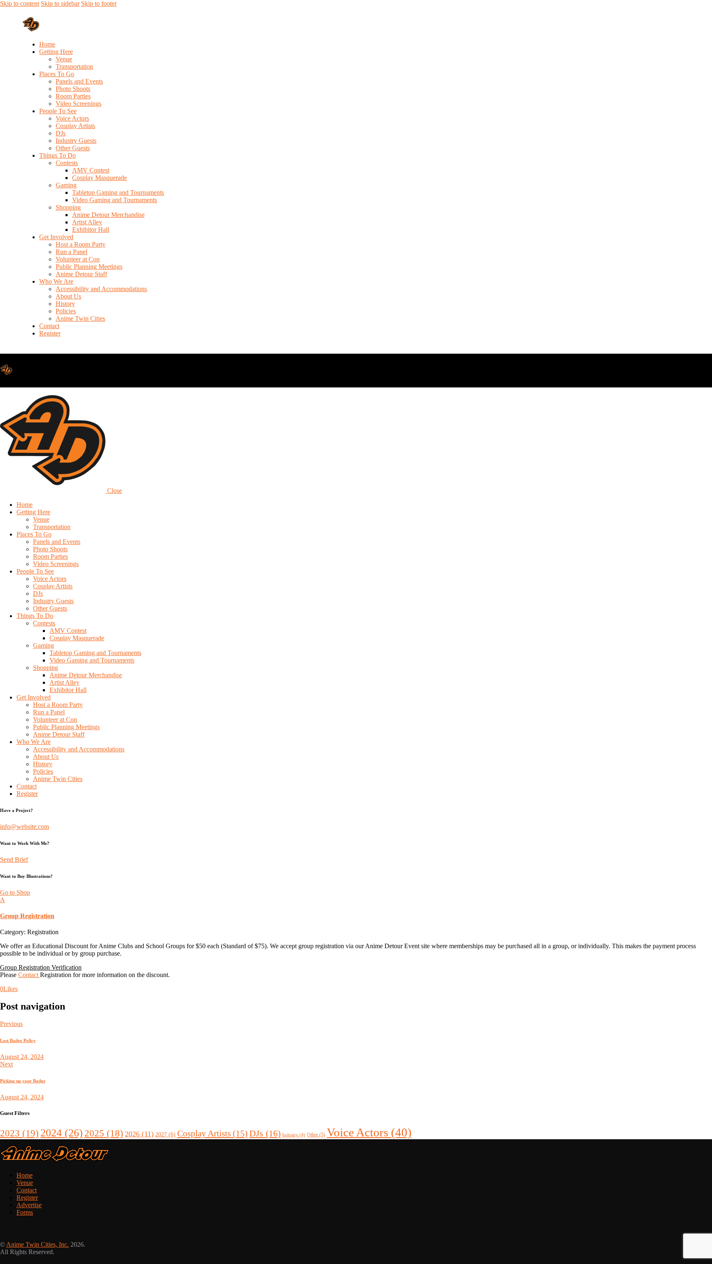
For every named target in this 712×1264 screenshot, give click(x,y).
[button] (356, 908)
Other (316, 1135)
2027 (165, 1134)
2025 (103, 1133)
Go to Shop (15, 892)
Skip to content (19, 3)
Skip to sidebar (60, 3)
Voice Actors (369, 1132)
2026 (139, 1134)
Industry (293, 1135)
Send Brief (14, 859)
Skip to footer (99, 3)
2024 (61, 1133)
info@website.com (24, 826)
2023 (19, 1133)
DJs (265, 1133)
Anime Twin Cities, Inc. (37, 1244)
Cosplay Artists (212, 1133)
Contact (29, 974)
